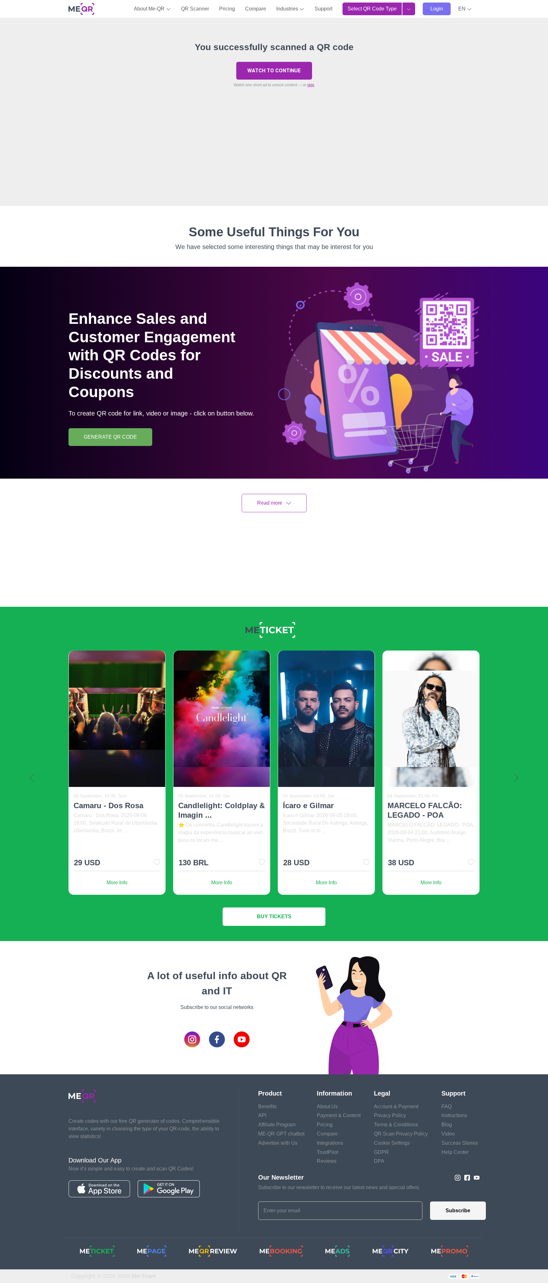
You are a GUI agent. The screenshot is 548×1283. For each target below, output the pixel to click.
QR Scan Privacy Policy (401, 1133)
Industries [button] (287, 8)
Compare (255, 8)
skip (310, 85)
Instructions (454, 1115)
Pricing (227, 8)
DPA (379, 1161)
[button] (465, 9)
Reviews (326, 1161)
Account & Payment (396, 1106)
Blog (446, 1124)
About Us (327, 1106)
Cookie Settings (392, 1143)
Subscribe (458, 1210)
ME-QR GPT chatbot (281, 1133)
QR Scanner (195, 8)
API (262, 1115)
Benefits (267, 1106)
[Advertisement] (274, 161)
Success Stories (459, 1143)
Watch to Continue (274, 71)
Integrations (330, 1143)
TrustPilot (327, 1152)
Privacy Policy (390, 1115)
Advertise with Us (277, 1143)
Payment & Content (339, 1115)
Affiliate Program (277, 1124)
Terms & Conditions (396, 1124)
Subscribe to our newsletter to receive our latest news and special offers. (339, 1187)
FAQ (446, 1106)
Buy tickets (274, 916)
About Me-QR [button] (150, 8)
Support (323, 8)
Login (436, 8)
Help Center (455, 1152)
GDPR (381, 1152)
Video (448, 1133)
